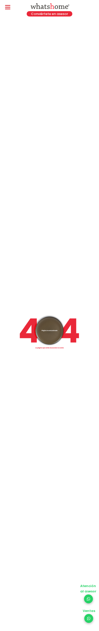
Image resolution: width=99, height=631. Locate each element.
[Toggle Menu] (7, 7)
